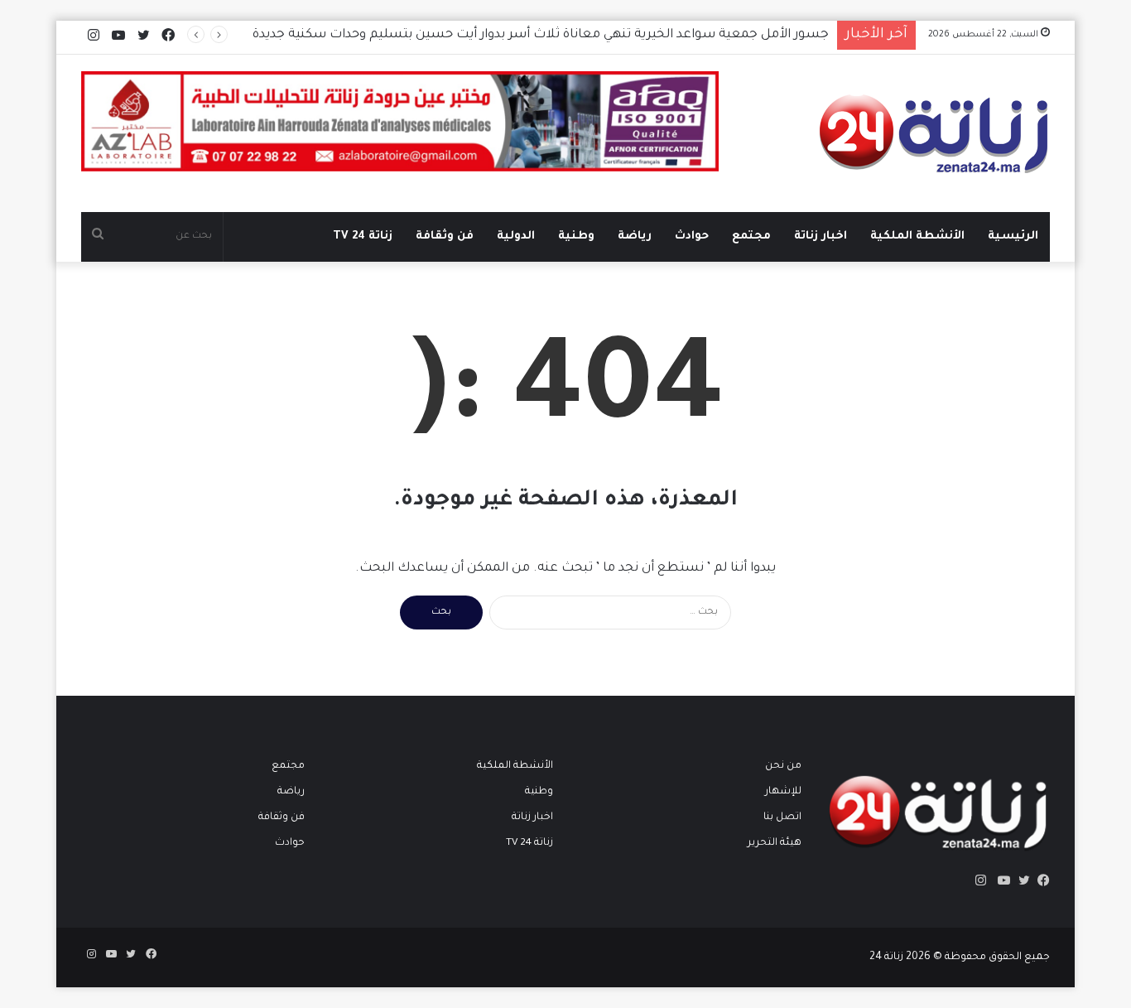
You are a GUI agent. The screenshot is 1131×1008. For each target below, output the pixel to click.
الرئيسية (1013, 236)
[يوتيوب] (1000, 880)
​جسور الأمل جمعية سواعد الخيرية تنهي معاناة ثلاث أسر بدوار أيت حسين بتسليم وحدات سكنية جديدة (541, 35)
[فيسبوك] (1040, 880)
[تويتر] (1020, 880)
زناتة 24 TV (362, 236)
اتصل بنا (782, 817)
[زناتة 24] (934, 133)
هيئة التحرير (774, 843)
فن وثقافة (445, 236)
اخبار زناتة (820, 236)
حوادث (692, 236)
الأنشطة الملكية (917, 236)
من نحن (783, 766)
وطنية (576, 236)
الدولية (516, 236)
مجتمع (751, 236)
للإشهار (783, 792)
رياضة (635, 236)
